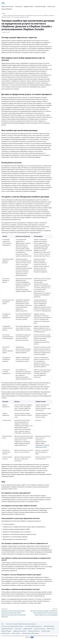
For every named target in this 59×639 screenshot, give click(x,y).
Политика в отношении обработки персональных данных (21, 624)
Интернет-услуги (5, 633)
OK (32, 637)
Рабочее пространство (34, 631)
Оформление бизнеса (7, 6)
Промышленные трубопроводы (30, 633)
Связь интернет (16, 633)
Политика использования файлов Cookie (12, 626)
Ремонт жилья (51, 6)
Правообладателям (49, 626)
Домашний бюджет (6, 9)
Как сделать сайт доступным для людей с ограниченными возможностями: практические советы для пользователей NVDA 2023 (13, 613)
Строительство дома (40, 6)
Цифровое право (28, 6)
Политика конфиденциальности (33, 626)
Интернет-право (46, 631)
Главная (3, 13)
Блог (2, 624)
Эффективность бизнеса (19, 631)
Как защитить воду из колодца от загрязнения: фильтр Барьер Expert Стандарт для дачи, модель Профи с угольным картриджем (44, 612)
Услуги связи (18, 6)
